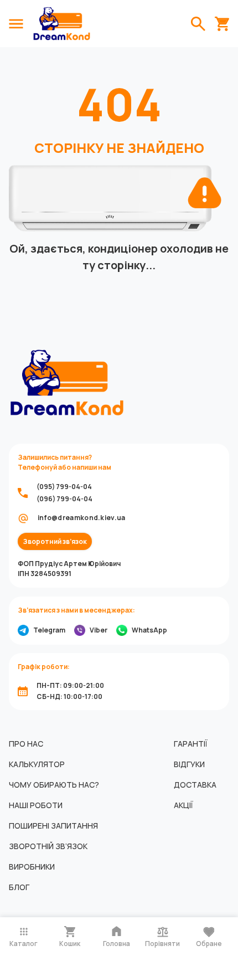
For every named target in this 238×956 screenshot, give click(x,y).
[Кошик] (222, 24)
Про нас (26, 743)
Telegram (49, 630)
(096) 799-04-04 (64, 498)
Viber (98, 630)
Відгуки (189, 764)
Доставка (195, 784)
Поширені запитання (53, 825)
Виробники (32, 866)
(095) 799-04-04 (64, 486)
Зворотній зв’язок (48, 846)
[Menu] (16, 24)
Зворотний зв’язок (55, 542)
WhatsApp (149, 630)
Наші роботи (36, 805)
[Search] (198, 24)
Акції (183, 805)
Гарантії (191, 743)
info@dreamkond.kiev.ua (82, 517)
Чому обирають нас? (54, 784)
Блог (19, 887)
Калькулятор (37, 764)
